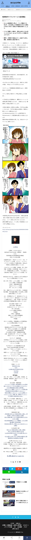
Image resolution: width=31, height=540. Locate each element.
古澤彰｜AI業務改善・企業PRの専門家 (19, 6)
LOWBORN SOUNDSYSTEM (16, 369)
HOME (2, 6)
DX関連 (13, 482)
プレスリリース (13, 20)
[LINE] (8, 472)
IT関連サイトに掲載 (21, 482)
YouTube (16, 371)
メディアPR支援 (8, 527)
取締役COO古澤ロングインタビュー (22, 492)
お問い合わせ (15, 528)
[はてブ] (25, 468)
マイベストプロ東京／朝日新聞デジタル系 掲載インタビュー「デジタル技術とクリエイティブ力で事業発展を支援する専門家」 (15, 386)
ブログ (25, 527)
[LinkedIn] (22, 472)
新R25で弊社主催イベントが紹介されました (22, 501)
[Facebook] (15, 462)
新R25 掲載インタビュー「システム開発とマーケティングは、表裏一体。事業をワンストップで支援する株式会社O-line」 (15, 394)
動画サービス (11, 9)
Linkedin (16, 372)
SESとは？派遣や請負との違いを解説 (16, 429)
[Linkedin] (13, 462)
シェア (11, 538)
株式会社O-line (15, 3)
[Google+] (18, 468)
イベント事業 (11, 491)
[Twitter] (11, 462)
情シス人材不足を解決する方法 (16, 431)
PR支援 (13, 500)
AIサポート (26, 525)
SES (15, 527)
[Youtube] (20, 462)
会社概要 (19, 527)
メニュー (19, 538)
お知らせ (8, 6)
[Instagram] (17, 462)
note (16, 367)
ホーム (4, 538)
